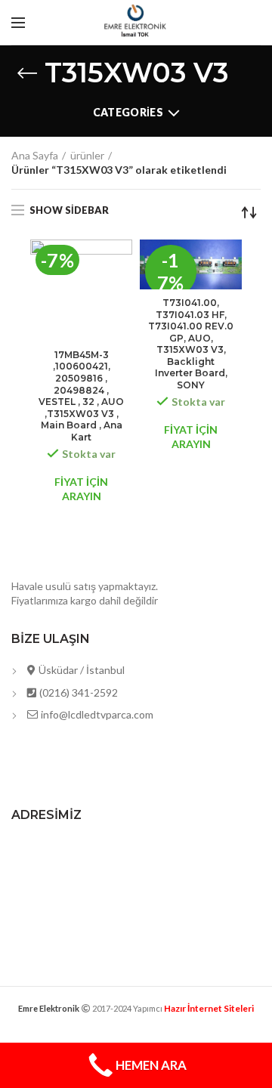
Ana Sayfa (34, 155)
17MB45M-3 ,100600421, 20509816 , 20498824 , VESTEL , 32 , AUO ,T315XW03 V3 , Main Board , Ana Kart (81, 396)
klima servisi (136, 1020)
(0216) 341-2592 (77, 692)
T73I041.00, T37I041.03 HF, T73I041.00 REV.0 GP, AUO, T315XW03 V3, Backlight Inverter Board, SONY (190, 344)
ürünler (87, 155)
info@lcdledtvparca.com (96, 714)
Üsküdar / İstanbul (80, 669)
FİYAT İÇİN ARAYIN (81, 488)
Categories (128, 112)
